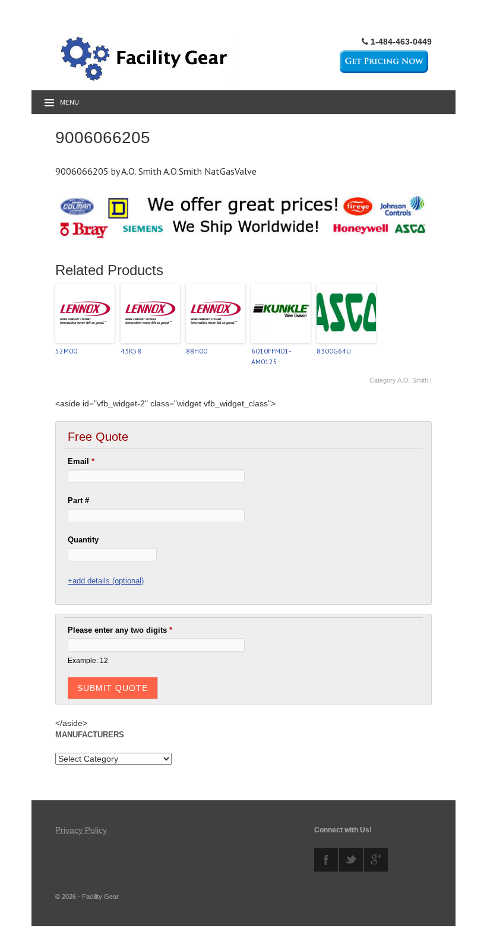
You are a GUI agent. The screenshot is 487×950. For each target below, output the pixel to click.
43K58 (131, 350)
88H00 (196, 350)
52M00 (66, 350)
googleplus (376, 860)
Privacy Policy (81, 830)
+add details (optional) (106, 580)
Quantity (83, 539)
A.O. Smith (412, 380)
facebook (326, 860)
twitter (351, 860)
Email (81, 461)
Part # (78, 500)
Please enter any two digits (120, 630)
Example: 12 (88, 660)
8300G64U (334, 350)
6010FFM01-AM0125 (271, 356)
